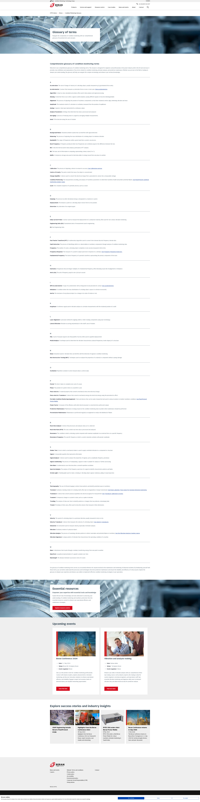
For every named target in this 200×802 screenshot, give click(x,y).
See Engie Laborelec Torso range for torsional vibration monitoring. (127, 490)
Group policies (71, 782)
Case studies (111, 7)
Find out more (111, 688)
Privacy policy (70, 772)
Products (74, 7)
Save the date (63, 688)
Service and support (85, 7)
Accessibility (70, 776)
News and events (124, 7)
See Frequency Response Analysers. (112, 252)
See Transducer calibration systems (112, 493)
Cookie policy (70, 774)
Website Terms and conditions (75, 770)
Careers (148, 0)
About (134, 7)
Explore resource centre (62, 608)
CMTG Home (53, 13)
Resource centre (99, 7)
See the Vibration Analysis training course (127, 533)
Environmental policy (72, 778)
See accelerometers (108, 286)
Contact (141, 7)
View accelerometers (101, 89)
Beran (60, 13)
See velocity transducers (101, 522)
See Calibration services (95, 168)
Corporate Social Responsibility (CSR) (77, 780)
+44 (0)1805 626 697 (144, 4)
